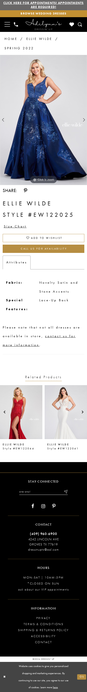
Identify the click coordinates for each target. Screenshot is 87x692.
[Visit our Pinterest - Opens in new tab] (54, 506)
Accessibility (43, 636)
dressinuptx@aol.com (43, 549)
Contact (43, 642)
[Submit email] (65, 491)
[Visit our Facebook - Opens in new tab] (32, 506)
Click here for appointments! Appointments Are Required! (43, 5)
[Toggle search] (80, 25)
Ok (82, 677)
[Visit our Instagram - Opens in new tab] (43, 506)
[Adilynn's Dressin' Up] (43, 24)
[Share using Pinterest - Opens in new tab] (25, 190)
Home (11, 39)
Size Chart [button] (15, 226)
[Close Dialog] (4, 677)
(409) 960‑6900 (43, 534)
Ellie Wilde (39, 39)
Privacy (43, 618)
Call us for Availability (44, 248)
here (55, 687)
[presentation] (21, 412)
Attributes (16, 262)
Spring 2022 (19, 48)
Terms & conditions (43, 624)
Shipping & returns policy (43, 630)
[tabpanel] (43, 120)
